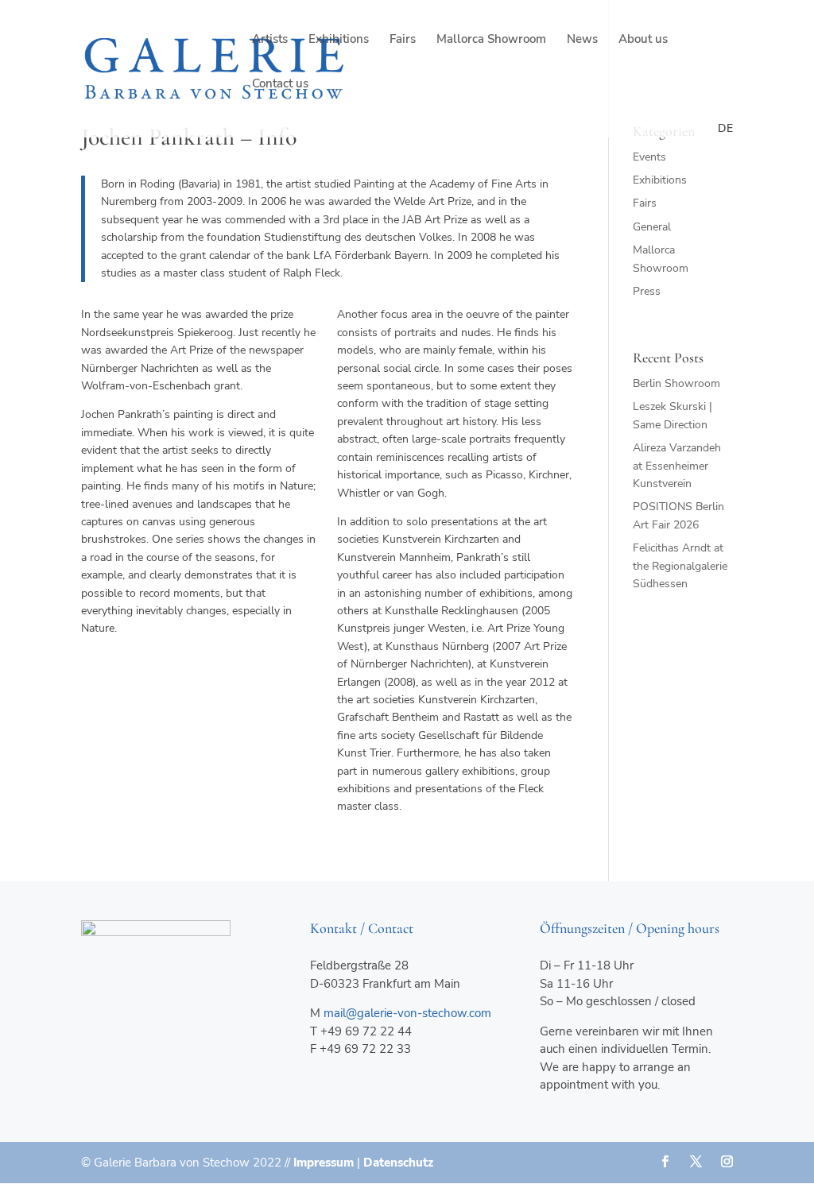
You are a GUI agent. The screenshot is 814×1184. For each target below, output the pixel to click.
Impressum (323, 1162)
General (652, 226)
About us (643, 40)
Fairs (403, 40)
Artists (270, 40)
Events (649, 156)
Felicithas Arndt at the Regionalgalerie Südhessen (680, 565)
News (582, 40)
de (725, 128)
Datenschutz (398, 1162)
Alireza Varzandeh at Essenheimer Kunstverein (677, 465)
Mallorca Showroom (491, 40)
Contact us (280, 84)
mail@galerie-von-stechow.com (407, 1013)
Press (647, 291)
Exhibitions (338, 40)
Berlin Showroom (676, 383)
